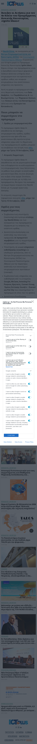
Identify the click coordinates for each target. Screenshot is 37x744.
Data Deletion (8, 442)
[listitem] (18, 335)
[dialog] (18, 372)
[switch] (29, 340)
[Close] (33, 302)
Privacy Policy (29, 442)
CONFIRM (11, 435)
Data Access (18, 442)
